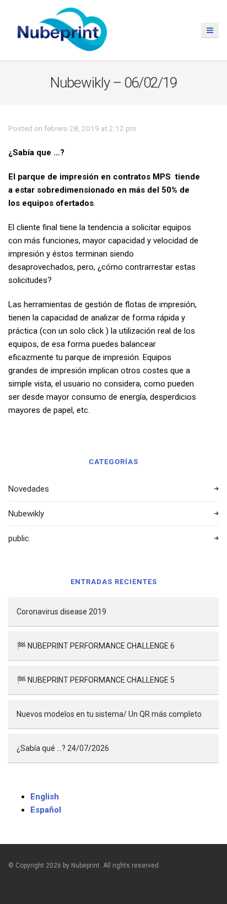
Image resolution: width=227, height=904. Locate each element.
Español (45, 810)
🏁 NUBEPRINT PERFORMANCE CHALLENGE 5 (96, 680)
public (18, 538)
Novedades (28, 489)
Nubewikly (26, 514)
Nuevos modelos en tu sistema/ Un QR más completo (109, 714)
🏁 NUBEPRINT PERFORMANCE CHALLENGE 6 (96, 645)
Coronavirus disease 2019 (61, 611)
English (44, 797)
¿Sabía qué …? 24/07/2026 (63, 748)
